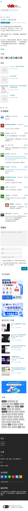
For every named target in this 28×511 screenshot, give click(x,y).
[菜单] (1, 2)
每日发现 (21, 419)
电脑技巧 (8, 422)
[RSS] (20, 476)
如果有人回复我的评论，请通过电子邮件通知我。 (14, 260)
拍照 (21, 416)
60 (17, 89)
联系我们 (3, 443)
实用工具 (3, 22)
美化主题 (4, 427)
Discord (22, 481)
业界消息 (11, 411)
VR (13, 409)
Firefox (22, 404)
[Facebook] (2, 476)
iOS (8, 406)
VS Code (18, 409)
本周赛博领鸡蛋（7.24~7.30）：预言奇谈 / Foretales (18, 358)
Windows (4, 411)
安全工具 (20, 414)
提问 (2, 462)
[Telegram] (5, 476)
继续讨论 (3, 445)
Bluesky (17, 481)
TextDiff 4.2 (17, 30)
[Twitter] (17, 476)
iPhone (17, 406)
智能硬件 (9, 419)
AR (17, 401)
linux (22, 406)
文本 (3, 107)
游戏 (3, 422)
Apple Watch (11, 401)
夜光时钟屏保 (13, 76)
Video (9, 409)
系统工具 (14, 424)
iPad (12, 406)
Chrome (16, 404)
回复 (26, 116)
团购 (3, 414)
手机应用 (16, 416)
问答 (19, 427)
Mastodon (11, 481)
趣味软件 (14, 427)
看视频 (13, 422)
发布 (2, 455)
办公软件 (22, 411)
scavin (20, 22)
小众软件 (9, 505)
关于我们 (3, 442)
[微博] (13, 476)
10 (25, 22)
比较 (6, 107)
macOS (4, 409)
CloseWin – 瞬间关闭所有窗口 (17, 66)
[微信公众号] (9, 476)
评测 (9, 427)
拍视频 (3, 419)
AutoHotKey (5, 404)
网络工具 (20, 424)
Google (4, 406)
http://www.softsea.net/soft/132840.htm (15, 156)
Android (4, 401)
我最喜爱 (10, 416)
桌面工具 (15, 419)
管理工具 (8, 22)
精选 (9, 424)
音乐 (23, 427)
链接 (2, 49)
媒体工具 (14, 414)
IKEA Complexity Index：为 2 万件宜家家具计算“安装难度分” (18, 369)
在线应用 (8, 414)
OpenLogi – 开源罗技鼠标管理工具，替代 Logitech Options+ (18, 336)
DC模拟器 (12, 95)
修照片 (16, 411)
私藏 (18, 422)
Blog (11, 404)
